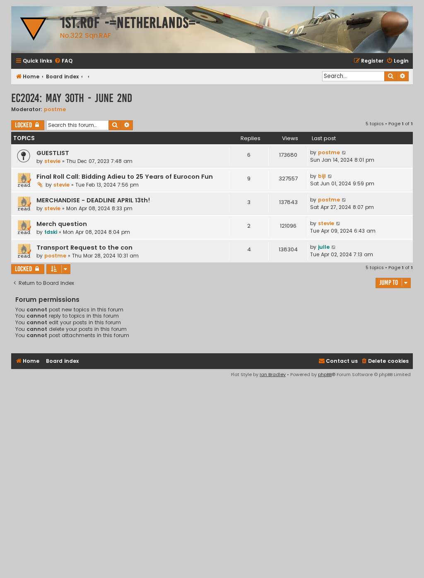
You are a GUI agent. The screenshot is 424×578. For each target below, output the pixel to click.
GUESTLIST (52, 153)
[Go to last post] (344, 152)
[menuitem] (63, 61)
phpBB (325, 374)
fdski (50, 232)
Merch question (61, 224)
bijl (322, 176)
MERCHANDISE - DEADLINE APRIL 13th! (93, 200)
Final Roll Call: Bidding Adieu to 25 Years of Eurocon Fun (124, 176)
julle (324, 246)
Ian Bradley (273, 374)
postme (55, 109)
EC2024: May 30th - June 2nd (71, 98)
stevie (52, 161)
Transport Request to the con (84, 247)
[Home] (33, 29)
